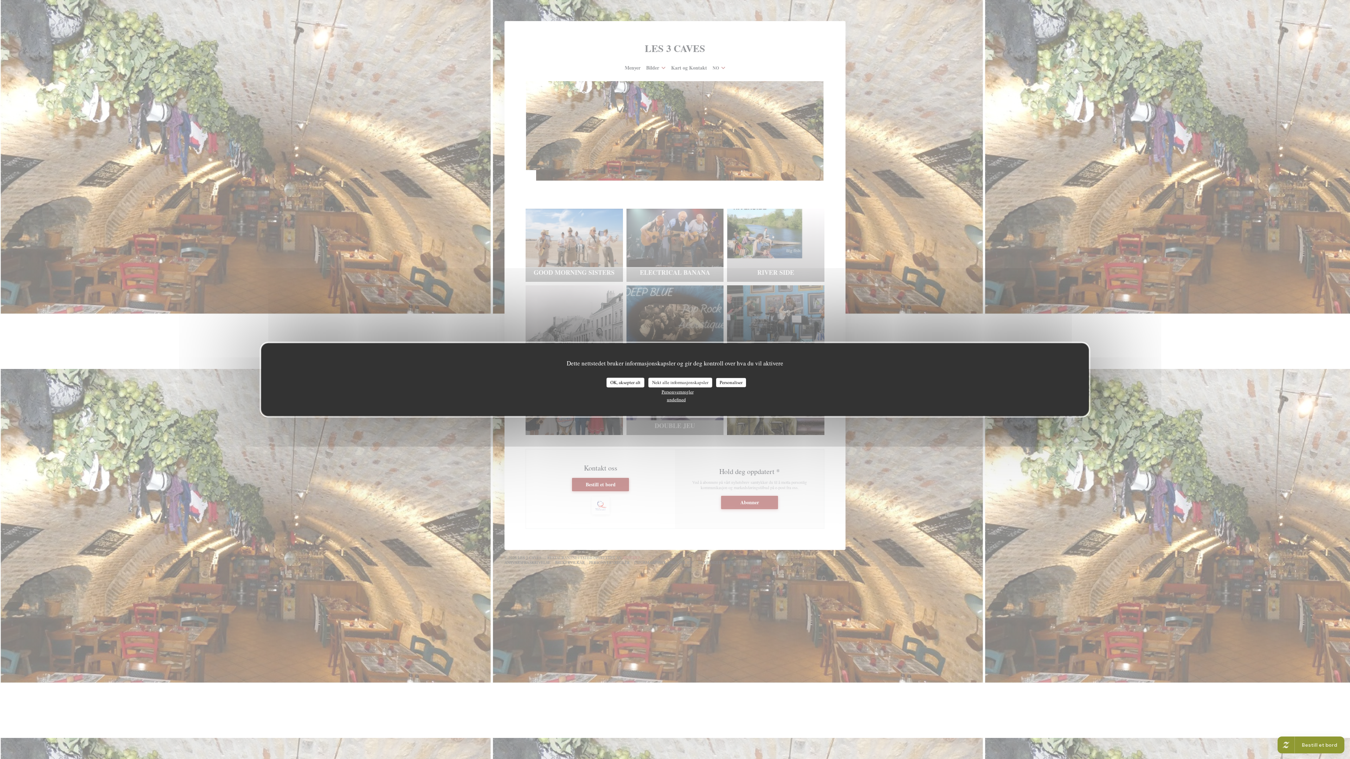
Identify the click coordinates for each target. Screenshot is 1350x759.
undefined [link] (676, 399)
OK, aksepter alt (625, 382)
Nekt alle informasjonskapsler (680, 382)
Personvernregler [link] (678, 391)
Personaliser (731, 382)
